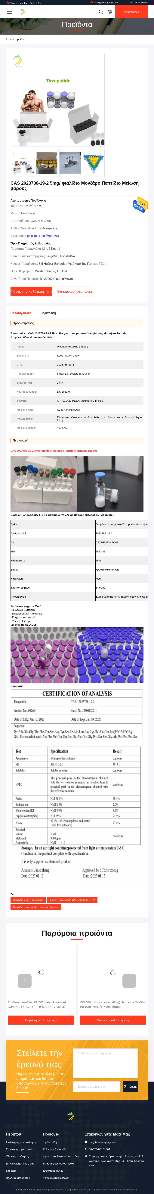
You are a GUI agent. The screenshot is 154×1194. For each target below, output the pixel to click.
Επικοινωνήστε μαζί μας (20, 1163)
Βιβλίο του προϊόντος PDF (42, 235)
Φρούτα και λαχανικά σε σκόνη (61, 1156)
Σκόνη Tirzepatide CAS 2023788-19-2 (72, 899)
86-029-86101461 (138, 2)
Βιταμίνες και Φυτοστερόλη (59, 1163)
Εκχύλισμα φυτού (53, 1170)
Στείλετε (130, 1086)
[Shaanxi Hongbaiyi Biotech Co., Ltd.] (26, 11)
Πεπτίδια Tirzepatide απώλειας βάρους (36, 907)
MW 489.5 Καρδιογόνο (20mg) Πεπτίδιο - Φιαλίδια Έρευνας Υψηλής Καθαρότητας (59, 1004)
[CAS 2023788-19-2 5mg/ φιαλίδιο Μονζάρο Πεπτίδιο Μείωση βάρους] (58, 100)
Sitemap (11, 1170)
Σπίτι (9, 39)
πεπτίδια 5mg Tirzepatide (28, 899)
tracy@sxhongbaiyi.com (106, 2)
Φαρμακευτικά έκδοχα (56, 1177)
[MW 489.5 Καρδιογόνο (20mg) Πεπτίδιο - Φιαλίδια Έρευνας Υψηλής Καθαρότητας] (59, 972)
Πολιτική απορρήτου (18, 1177)
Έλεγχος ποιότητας (17, 1156)
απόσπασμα (131, 11)
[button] (103, 164)
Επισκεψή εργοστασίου (19, 1149)
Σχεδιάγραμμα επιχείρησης (21, 1142)
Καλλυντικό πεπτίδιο (55, 1149)
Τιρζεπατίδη (50, 1142)
